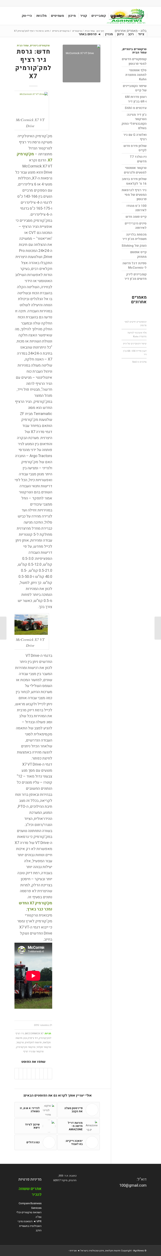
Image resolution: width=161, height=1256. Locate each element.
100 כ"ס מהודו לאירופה (137, 208)
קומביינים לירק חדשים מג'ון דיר (135, 276)
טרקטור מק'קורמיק (25, 1047)
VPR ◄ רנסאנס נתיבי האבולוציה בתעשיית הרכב (30, 1225)
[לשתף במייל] (17, 1073)
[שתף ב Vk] (25, 1073)
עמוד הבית (23, 45)
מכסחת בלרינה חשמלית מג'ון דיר (134, 236)
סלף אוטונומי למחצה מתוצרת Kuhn (136, 75)
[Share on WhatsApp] (42, 1073)
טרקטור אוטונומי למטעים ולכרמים (135, 170)
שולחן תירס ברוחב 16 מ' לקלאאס (134, 181)
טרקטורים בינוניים (40, 45)
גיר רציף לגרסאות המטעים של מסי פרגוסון (134, 194)
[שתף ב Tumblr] (29, 1073)
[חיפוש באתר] (73, 34)
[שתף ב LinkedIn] (33, 1073)
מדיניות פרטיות (30, 1179)
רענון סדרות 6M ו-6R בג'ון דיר (136, 99)
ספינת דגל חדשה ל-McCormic (134, 265)
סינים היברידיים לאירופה (136, 225)
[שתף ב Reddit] (21, 1073)
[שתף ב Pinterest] (37, 1073)
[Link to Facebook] (16, 3)
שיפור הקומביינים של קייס (135, 88)
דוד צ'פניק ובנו (30, 1038)
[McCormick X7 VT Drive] (81, 63)
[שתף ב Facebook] (50, 1073)
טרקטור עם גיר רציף (33, 1051)
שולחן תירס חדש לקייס (135, 148)
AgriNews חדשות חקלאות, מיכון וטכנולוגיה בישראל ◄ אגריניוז (107, 1250)
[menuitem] (137, 15)
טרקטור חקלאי (43, 1047)
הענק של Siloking (134, 245)
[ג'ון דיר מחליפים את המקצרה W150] (158, 628)
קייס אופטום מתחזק (138, 254)
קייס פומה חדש (136, 216)
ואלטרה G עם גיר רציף (135, 136)
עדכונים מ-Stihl (136, 108)
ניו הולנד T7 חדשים (138, 158)
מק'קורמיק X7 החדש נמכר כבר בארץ (35, 906)
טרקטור (20, 1042)
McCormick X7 (34, 1033)
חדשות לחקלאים (33, 1042)
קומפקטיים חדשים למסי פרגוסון (134, 61)
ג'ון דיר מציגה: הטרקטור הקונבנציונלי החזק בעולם (134, 121)
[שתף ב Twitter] (46, 1073)
